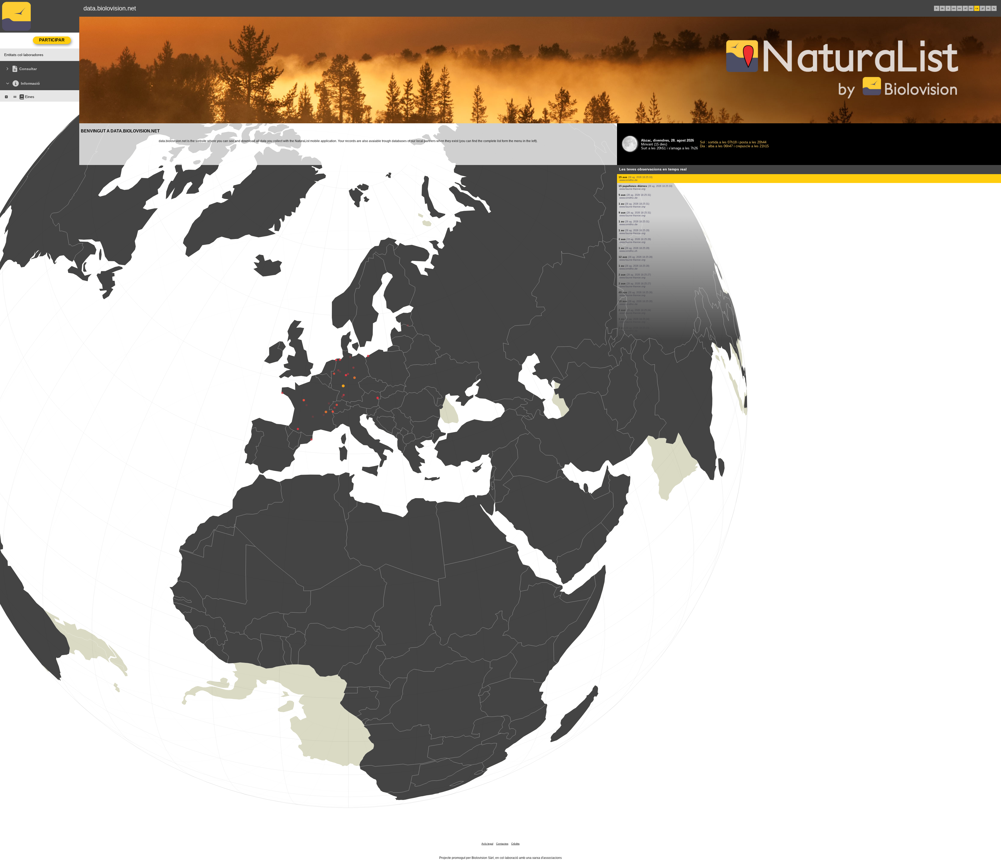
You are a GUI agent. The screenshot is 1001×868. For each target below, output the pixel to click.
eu (971, 8)
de (942, 8)
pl (983, 8)
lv (994, 8)
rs (988, 8)
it (948, 8)
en (954, 8)
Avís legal (487, 843)
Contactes (502, 843)
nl (965, 8)
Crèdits (515, 843)
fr (936, 8)
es (959, 8)
